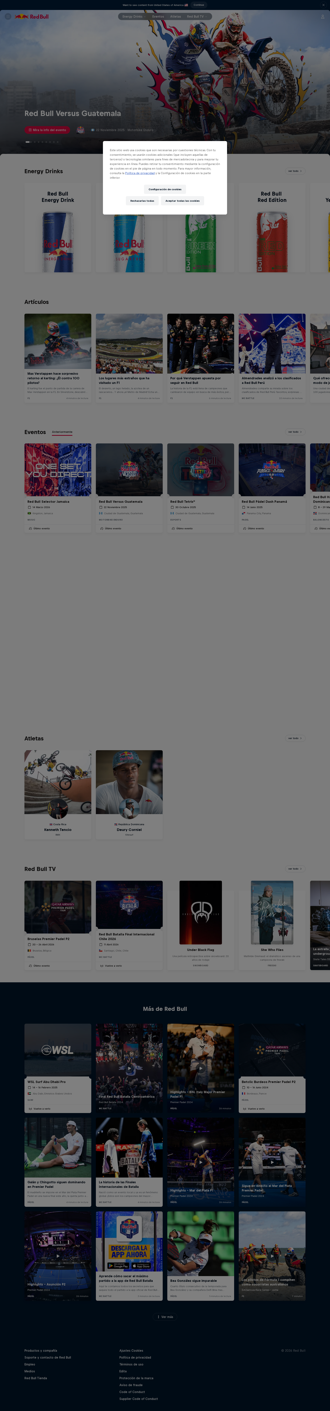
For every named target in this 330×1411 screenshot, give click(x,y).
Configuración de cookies (165, 189)
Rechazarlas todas (142, 200)
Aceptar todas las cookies (183, 200)
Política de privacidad (140, 173)
